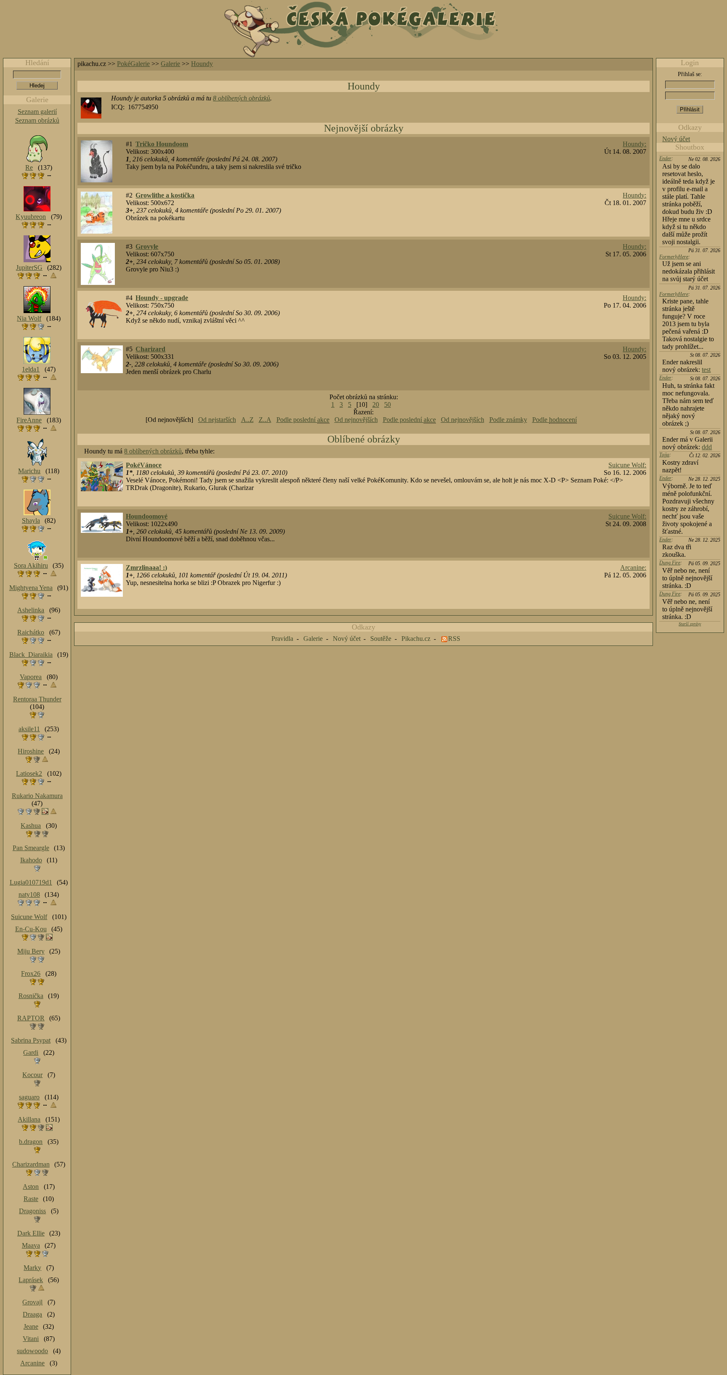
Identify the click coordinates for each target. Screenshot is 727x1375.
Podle (554, 419)
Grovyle (146, 246)
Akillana (29, 1119)
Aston (31, 1186)
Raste (31, 1198)
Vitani (31, 1338)
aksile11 (29, 728)
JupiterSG (29, 267)
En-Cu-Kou (31, 928)
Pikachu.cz (415, 638)
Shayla (31, 520)
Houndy (202, 63)
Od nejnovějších (356, 419)
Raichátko (30, 632)
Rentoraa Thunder (37, 699)
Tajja (664, 455)
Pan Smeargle (31, 847)
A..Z (247, 419)
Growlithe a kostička (164, 195)
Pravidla (282, 638)
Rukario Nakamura (37, 795)
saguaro (29, 1097)
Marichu (29, 470)
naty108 (29, 894)
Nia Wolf (29, 318)
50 (387, 404)
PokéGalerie (133, 63)
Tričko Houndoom (161, 144)
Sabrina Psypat (30, 1040)
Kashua (31, 825)
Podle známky (508, 419)
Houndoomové (146, 516)
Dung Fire (669, 563)
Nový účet (676, 138)
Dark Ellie (31, 1233)
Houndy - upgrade (161, 297)
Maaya (31, 1245)
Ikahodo (31, 860)
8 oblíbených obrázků (241, 98)
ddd (707, 446)
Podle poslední (302, 419)
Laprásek (31, 1279)
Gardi (30, 1052)
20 (375, 404)
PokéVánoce (144, 465)
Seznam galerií (37, 111)
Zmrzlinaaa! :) (146, 567)
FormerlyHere (673, 257)
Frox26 (30, 973)
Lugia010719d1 (31, 882)
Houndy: (634, 144)
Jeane (31, 1326)
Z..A (265, 419)
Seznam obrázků (37, 120)
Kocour (32, 1074)
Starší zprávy (690, 624)
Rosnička (31, 995)
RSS (454, 638)
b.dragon (30, 1141)
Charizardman (31, 1164)
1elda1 (31, 369)
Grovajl (32, 1302)
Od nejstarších (217, 419)
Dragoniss (32, 1210)
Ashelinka (30, 610)
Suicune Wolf (29, 916)
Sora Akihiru (31, 565)
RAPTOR (31, 1018)
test (706, 369)
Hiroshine (31, 751)
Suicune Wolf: (627, 465)
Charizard (150, 349)
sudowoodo (32, 1350)
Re (29, 167)
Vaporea (31, 676)
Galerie (170, 63)
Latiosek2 (29, 773)
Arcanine (32, 1363)
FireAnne (29, 420)
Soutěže (380, 638)
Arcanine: (633, 567)
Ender (665, 158)
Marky (32, 1267)
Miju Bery (31, 951)
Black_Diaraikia (31, 654)
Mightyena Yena (31, 587)
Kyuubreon (31, 216)
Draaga (32, 1314)
